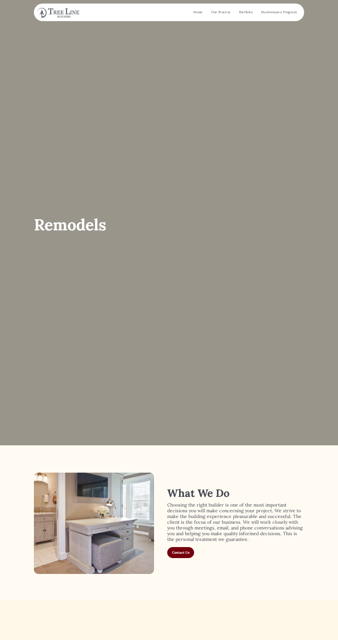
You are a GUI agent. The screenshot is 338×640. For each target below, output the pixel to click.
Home (197, 12)
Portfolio (246, 12)
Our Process (221, 12)
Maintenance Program (279, 12)
